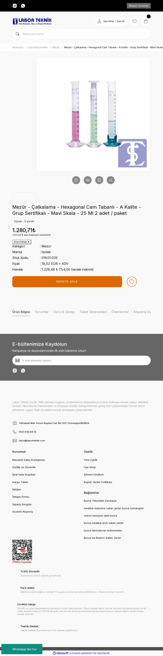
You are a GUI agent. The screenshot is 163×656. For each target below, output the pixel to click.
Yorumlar (42, 312)
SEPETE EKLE (67, 281)
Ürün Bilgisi (21, 312)
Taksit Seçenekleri (93, 312)
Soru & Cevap (64, 312)
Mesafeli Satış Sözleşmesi (28, 459)
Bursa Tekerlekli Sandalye (100, 500)
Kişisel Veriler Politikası (98, 482)
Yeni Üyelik (90, 459)
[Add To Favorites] (132, 282)
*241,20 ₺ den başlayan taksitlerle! (31, 234)
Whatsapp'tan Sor (24, 649)
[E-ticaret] (81, 653)
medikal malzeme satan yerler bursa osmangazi (114, 508)
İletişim (16, 489)
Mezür (46, 246)
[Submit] (17, 360)
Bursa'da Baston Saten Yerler (102, 537)
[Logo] (32, 21)
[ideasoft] (61, 653)
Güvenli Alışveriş (22, 511)
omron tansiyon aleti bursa (100, 515)
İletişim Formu (20, 496)
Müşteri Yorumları (139, 5)
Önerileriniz (120, 312)
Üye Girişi (108, 21)
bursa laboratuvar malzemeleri (103, 530)
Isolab (46, 252)
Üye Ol (120, 21)
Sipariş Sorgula (21, 504)
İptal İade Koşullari (23, 474)
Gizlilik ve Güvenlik (24, 467)
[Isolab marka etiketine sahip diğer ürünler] (24, 197)
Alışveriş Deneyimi (147, 312)
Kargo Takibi (20, 482)
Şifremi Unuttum (94, 474)
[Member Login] (99, 21)
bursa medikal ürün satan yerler (104, 522)
